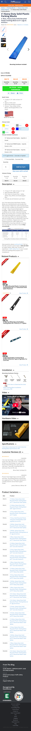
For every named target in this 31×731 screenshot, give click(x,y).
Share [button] (13, 93)
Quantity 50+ (24, 82)
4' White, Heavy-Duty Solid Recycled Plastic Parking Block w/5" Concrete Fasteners (18, 557)
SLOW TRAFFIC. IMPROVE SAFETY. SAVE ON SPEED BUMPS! (14, 669)
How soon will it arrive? (20, 171)
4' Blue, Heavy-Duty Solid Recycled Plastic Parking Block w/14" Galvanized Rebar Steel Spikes (18, 645)
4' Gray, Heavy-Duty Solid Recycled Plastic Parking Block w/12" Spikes (18, 513)
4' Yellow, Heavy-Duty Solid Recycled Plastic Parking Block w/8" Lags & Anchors (18, 507)
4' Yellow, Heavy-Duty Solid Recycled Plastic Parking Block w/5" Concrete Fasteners (18, 544)
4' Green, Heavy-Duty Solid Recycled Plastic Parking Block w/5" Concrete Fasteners (18, 608)
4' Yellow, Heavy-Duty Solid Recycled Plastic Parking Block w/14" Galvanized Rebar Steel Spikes (18, 621)
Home (3, 8)
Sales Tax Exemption (15, 713)
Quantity (5, 162)
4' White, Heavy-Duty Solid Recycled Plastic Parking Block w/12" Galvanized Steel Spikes (18, 525)
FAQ (15, 714)
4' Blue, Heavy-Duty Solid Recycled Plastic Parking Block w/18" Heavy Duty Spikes (18, 589)
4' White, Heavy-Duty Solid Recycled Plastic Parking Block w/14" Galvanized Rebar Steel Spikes (18, 637)
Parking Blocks (11, 8)
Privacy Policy (15, 706)
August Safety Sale (8, 681)
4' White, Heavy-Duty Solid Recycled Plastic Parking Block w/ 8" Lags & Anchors (19, 532)
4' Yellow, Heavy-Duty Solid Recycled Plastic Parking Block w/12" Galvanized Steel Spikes (18, 500)
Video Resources (15, 722)
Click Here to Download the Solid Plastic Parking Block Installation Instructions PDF (14, 387)
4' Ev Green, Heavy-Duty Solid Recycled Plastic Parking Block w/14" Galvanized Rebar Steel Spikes (18, 653)
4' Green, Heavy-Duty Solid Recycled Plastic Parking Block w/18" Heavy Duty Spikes (18, 614)
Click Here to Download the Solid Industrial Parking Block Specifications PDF (14, 447)
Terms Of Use (15, 709)
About (15, 716)
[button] (28, 49)
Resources (15, 720)
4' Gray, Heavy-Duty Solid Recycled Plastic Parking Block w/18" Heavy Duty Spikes (18, 576)
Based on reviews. (23, 24)
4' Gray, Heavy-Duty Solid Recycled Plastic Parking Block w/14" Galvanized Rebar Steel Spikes (18, 629)
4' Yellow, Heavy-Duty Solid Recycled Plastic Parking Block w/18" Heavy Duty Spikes (18, 570)
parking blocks (18, 244)
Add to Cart (20, 167)
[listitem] (8, 125)
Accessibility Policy (15, 707)
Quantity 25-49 (15, 82)
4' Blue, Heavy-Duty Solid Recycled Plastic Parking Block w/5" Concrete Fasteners (18, 563)
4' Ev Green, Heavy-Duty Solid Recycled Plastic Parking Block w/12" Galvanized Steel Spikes (18, 595)
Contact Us (15, 711)
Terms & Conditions (15, 704)
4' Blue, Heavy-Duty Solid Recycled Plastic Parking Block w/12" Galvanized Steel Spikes (18, 538)
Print (21, 93)
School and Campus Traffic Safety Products (13, 675)
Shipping (16, 718)
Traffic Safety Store (14, 249)
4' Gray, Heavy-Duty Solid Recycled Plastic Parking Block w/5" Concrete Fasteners (18, 551)
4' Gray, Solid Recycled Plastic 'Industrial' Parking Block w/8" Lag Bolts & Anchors (18, 519)
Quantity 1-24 (6, 82)
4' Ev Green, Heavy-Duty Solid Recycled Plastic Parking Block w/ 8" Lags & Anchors (19, 601)
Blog (15, 723)
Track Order (15, 725)
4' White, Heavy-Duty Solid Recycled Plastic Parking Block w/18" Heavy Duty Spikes (18, 582)
